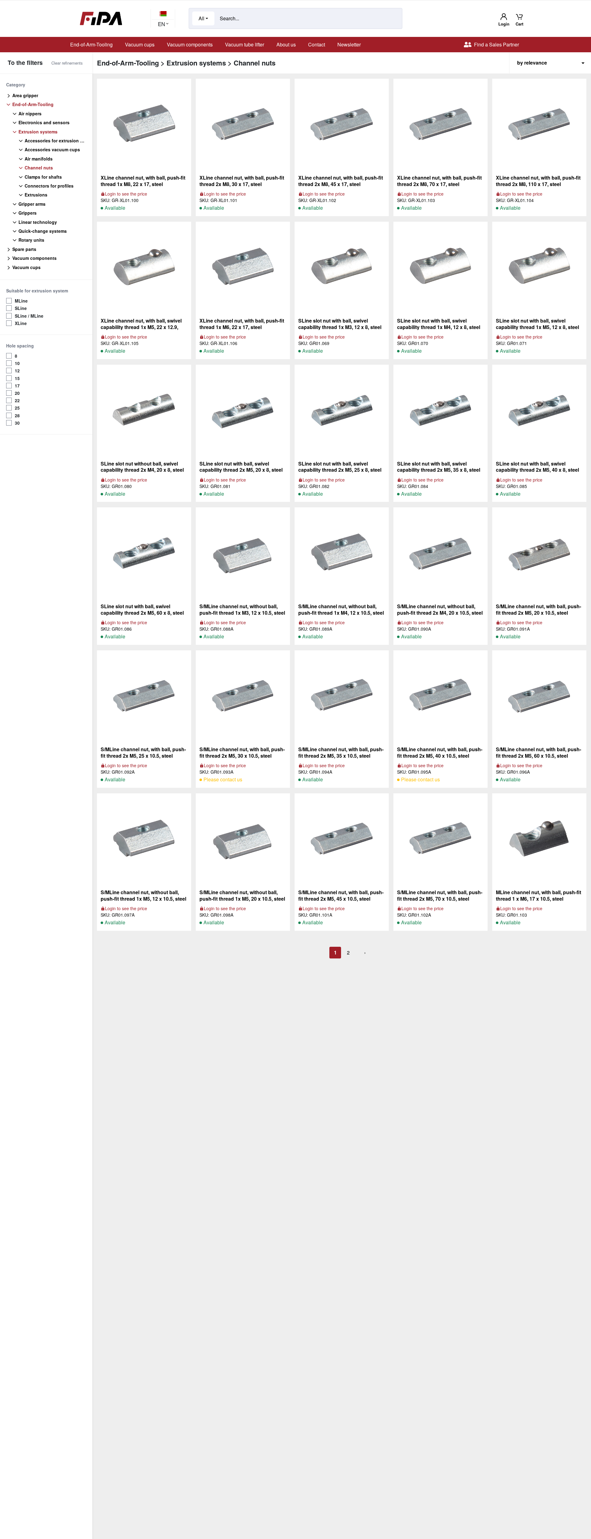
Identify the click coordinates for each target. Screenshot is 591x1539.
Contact (316, 44)
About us (286, 44)
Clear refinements (67, 63)
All (201, 18)
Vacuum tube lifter (244, 44)
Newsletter (349, 44)
